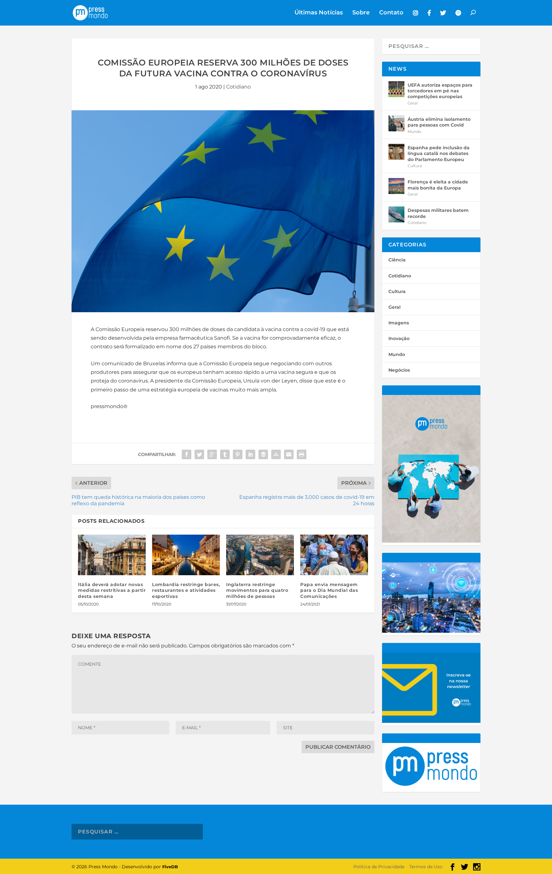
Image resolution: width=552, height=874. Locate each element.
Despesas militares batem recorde (438, 213)
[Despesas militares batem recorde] (396, 214)
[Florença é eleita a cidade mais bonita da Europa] (396, 186)
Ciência (397, 260)
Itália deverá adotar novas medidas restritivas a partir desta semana (112, 590)
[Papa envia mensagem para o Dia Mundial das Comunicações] (334, 555)
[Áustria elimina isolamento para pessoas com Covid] (396, 123)
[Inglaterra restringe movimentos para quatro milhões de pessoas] (260, 555)
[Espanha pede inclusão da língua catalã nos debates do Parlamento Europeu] (396, 152)
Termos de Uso (425, 867)
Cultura (415, 165)
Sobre (361, 13)
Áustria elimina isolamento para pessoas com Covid (439, 122)
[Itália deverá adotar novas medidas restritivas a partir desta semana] (112, 555)
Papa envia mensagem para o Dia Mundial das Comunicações (329, 590)
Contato (391, 13)
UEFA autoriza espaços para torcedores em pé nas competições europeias (440, 90)
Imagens (398, 323)
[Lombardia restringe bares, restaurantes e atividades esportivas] (186, 555)
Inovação (399, 338)
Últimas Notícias (319, 13)
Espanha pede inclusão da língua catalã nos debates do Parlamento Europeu (439, 153)
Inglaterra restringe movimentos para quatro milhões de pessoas (257, 590)
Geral (413, 103)
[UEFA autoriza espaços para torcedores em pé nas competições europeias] (396, 89)
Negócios (399, 370)
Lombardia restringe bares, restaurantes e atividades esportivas (186, 590)
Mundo (414, 131)
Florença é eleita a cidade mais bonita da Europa (438, 184)
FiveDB (170, 866)
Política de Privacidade (378, 867)
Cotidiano (238, 87)
